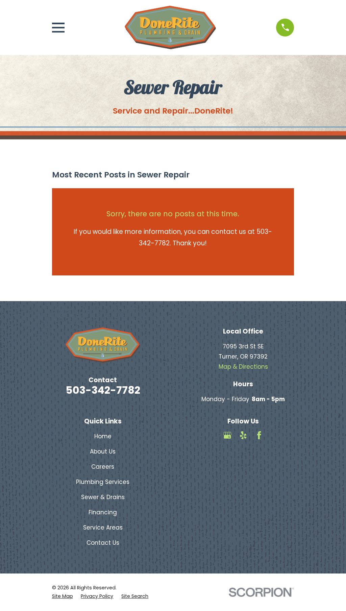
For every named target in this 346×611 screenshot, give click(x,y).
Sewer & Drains (103, 497)
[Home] (170, 27)
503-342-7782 (103, 390)
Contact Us (102, 543)
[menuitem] (62, 596)
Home (103, 436)
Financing (103, 512)
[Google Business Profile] (227, 435)
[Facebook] (259, 435)
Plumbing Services (102, 482)
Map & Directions (243, 367)
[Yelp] (243, 435)
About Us (103, 451)
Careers (102, 467)
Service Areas (103, 527)
